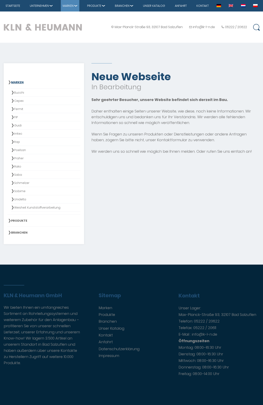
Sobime (19, 191)
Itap (17, 142)
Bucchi (19, 93)
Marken (68, 6)
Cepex (19, 101)
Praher (19, 158)
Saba (18, 175)
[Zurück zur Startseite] (43, 27)
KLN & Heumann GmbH (33, 296)
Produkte (94, 6)
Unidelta (20, 199)
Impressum (109, 355)
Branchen (122, 6)
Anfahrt (181, 6)
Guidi (18, 125)
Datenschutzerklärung (119, 348)
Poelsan (20, 150)
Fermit (18, 109)
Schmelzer (21, 183)
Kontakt (202, 6)
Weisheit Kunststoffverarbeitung (37, 207)
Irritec (18, 134)
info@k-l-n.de (204, 27)
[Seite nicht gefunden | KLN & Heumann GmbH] (219, 5)
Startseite (13, 6)
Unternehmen (39, 6)
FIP (16, 117)
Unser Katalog (154, 6)
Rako (17, 166)
